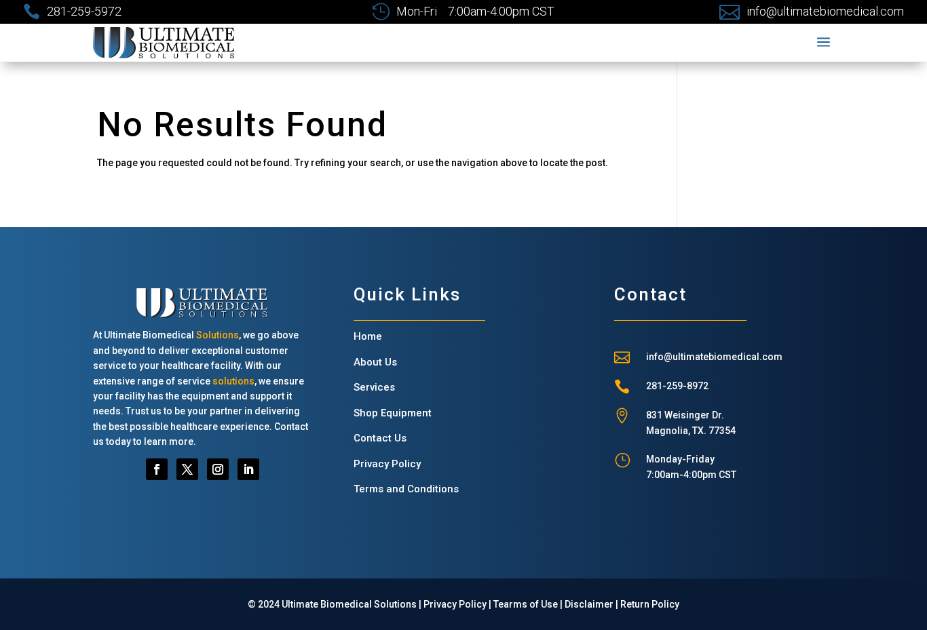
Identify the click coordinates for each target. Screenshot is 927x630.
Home (368, 336)
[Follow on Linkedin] (248, 469)
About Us (375, 362)
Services (374, 387)
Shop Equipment (393, 413)
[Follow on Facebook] (157, 469)
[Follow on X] (187, 469)
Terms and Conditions (406, 489)
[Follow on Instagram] (218, 469)
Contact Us (380, 438)
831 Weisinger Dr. (685, 415)
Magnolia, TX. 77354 (691, 430)
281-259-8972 (677, 385)
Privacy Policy (387, 464)
